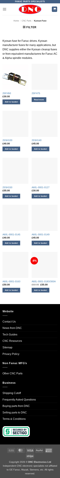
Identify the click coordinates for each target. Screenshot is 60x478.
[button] (4, 9)
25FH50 (6, 93)
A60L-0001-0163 (11, 281)
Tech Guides (9, 334)
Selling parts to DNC (14, 412)
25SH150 (7, 187)
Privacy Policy (10, 354)
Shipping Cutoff (11, 393)
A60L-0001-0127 (41, 187)
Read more (39, 100)
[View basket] (54, 9)
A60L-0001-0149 (41, 234)
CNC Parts (26, 21)
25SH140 (37, 140)
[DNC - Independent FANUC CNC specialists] (30, 9)
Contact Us (9, 321)
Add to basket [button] (11, 102)
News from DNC (12, 328)
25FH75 (36, 93)
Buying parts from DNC (16, 406)
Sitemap (7, 347)
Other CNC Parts (12, 373)
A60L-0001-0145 (11, 234)
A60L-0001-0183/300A (44, 281)
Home (16, 21)
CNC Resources (12, 340)
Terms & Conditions (14, 418)
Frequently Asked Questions (19, 399)
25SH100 (7, 140)
